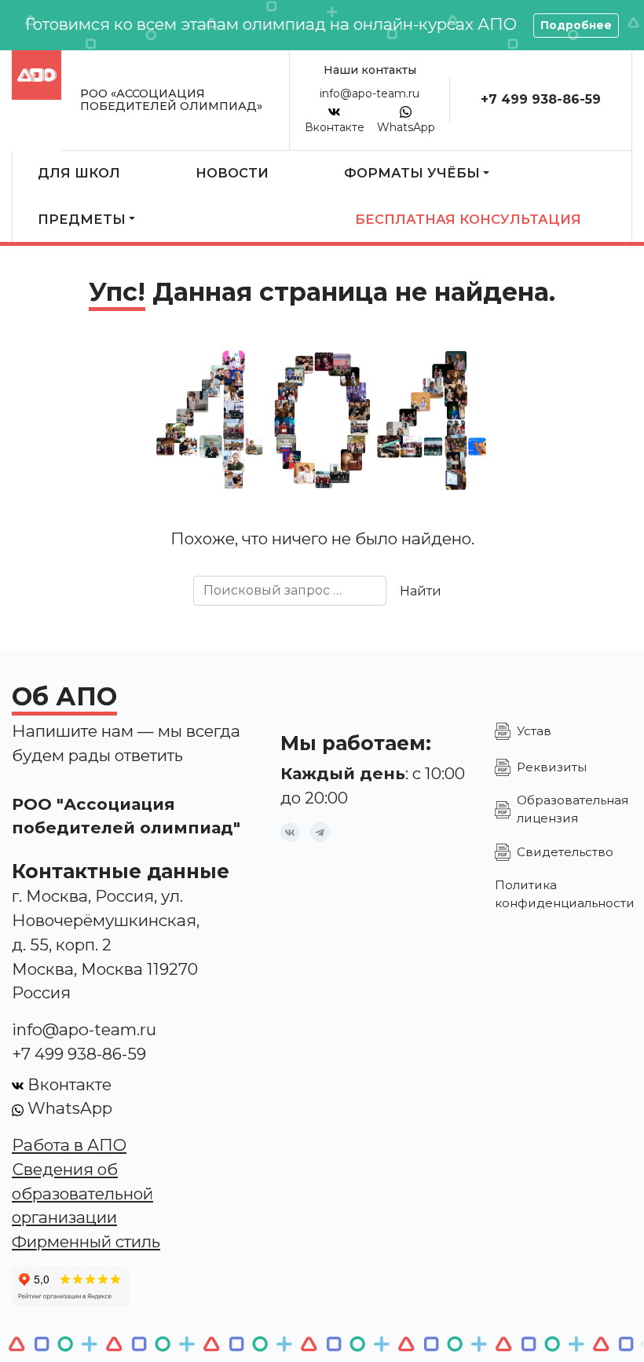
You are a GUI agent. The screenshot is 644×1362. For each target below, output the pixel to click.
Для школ (79, 173)
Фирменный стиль (86, 1241)
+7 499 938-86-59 (541, 99)
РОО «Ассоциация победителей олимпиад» (171, 99)
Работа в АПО (69, 1145)
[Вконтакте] (290, 832)
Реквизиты (552, 767)
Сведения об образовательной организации (82, 1193)
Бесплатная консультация (468, 219)
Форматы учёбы (412, 173)
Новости (232, 173)
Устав (534, 730)
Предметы (82, 219)
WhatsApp (406, 127)
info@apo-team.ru (369, 93)
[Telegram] (320, 832)
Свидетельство (565, 851)
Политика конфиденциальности (565, 893)
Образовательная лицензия (572, 809)
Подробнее (576, 25)
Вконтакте (334, 127)
